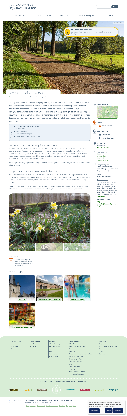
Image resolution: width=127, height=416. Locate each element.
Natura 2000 (101, 158)
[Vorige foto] (11, 218)
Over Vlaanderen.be (52, 406)
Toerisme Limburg (102, 156)
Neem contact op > (103, 147)
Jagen (71, 364)
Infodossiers (34, 344)
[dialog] (106, 407)
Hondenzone (106, 135)
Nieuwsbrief (53, 356)
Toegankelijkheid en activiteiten (80, 354)
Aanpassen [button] (94, 410)
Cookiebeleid (41, 406)
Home (10, 97)
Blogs (51, 351)
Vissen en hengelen (76, 356)
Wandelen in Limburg (103, 160)
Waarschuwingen (55, 344)
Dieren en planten (75, 359)
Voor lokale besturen (76, 374)
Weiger (108, 410)
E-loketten (72, 344)
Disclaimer (62, 406)
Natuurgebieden (21, 97)
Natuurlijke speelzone (108, 138)
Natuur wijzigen (74, 351)
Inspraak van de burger (77, 371)
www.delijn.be (101, 196)
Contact (102, 354)
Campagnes (53, 354)
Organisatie (103, 344)
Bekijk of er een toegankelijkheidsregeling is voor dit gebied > (107, 204)
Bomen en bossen (75, 349)
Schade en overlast (75, 361)
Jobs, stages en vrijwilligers (108, 346)
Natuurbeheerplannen (77, 346)
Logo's (101, 351)
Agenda (52, 349)
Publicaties (103, 349)
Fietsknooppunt (107, 126)
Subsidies (72, 369)
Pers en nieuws (54, 346)
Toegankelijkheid (71, 406)
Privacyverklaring (31, 406)
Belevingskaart (16, 349)
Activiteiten (15, 346)
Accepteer (118, 410)
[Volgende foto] (88, 218)
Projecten (33, 346)
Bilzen (99, 154)
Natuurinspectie (74, 366)
